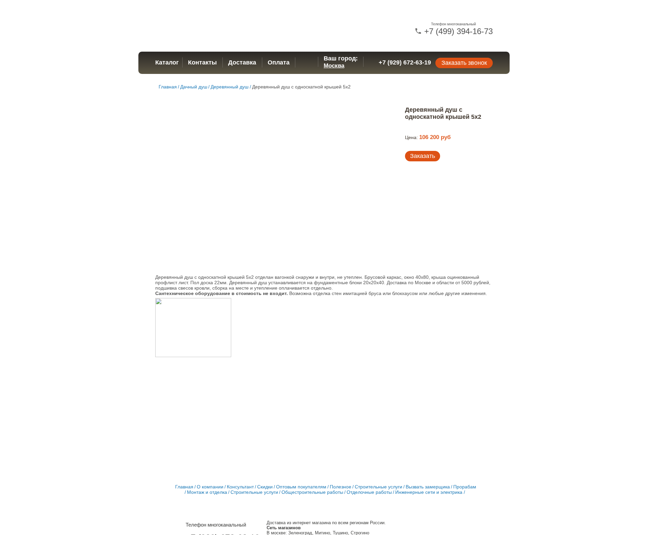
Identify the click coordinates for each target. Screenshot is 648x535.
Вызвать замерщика (428, 486)
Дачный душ (193, 86)
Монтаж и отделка (207, 492)
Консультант (240, 486)
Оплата (279, 62)
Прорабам (464, 486)
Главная (168, 86)
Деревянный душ (229, 86)
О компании (210, 486)
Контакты (202, 62)
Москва (334, 65)
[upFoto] (193, 328)
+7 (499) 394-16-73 (457, 31)
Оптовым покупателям (301, 486)
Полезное (340, 486)
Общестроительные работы (312, 492)
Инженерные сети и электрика (428, 492)
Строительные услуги (378, 486)
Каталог (167, 62)
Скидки (265, 486)
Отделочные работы (369, 492)
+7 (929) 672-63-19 (405, 62)
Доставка (242, 62)
